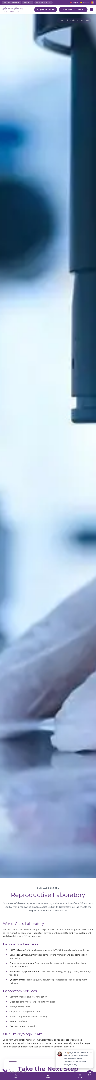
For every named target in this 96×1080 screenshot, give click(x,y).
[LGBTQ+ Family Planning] (92, 3)
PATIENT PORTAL (11, 2)
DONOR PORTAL (43, 2)
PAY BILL (27, 2)
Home (62, 20)
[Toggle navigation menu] (91, 9)
